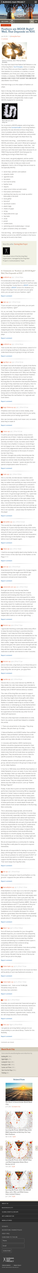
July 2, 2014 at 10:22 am (16, 431)
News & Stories (7, 1220)
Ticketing (3, 1073)
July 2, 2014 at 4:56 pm (14, 567)
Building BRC (4, 1056)
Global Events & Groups (10, 1212)
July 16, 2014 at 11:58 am (20, 982)
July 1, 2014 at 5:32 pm (14, 302)
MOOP (26, 285)
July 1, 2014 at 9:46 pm (17, 344)
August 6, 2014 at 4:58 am (16, 1024)
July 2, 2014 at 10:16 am (22, 407)
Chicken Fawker (7, 966)
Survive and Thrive (6, 1067)
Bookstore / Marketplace (12, 1230)
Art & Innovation (8, 1216)
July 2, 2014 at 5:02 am (17, 362)
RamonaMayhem (7, 887)
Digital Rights (4, 1059)
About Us (5, 1203)
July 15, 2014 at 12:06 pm (16, 928)
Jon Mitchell (6, 277)
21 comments (4, 39)
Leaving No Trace (6, 25)
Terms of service (6, 1265)
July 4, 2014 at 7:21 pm (16, 661)
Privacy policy (17, 1265)
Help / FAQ (5, 1233)
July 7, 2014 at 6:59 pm (14, 872)
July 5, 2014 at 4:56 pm (16, 679)
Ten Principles (18, 67)
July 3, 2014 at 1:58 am (22, 587)
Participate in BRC (6, 1064)
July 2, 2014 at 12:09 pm (16, 474)
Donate (5, 1226)
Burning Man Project (15, 36)
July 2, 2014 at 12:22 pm (19, 522)
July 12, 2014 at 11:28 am (21, 887)
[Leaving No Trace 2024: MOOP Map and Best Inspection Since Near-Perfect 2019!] (19, 1150)
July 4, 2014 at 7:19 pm (16, 625)
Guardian (5, 679)
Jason (4, 567)
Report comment (6, 296)
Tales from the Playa (6, 1070)
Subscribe (7, 1251)
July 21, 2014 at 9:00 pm (14, 1000)
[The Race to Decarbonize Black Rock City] (19, 1092)
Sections (4, 21)
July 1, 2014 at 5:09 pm (17, 277)
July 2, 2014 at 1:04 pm (15, 549)
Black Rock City (7, 1207)
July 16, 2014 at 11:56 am (20, 966)
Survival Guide (16, 127)
